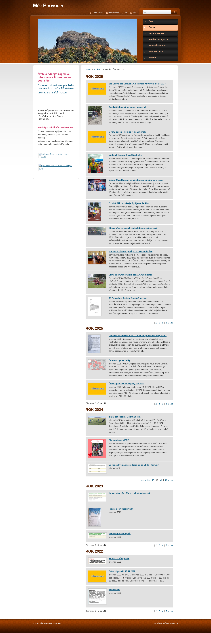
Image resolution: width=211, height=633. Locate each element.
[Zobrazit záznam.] (97, 94)
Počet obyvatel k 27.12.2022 (122, 571)
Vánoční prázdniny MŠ (120, 533)
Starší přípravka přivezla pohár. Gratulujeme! (130, 275)
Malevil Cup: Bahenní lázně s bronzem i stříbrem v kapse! (136, 180)
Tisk (134, 13)
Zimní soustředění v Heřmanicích (125, 417)
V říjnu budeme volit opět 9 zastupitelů (127, 132)
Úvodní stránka (97, 13)
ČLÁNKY (98, 69)
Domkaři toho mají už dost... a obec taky (128, 107)
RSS (125, 13)
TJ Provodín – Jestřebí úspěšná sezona (127, 298)
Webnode (174, 623)
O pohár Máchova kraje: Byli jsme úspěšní (129, 203)
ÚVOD (88, 69)
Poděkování (114, 589)
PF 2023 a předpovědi (119, 558)
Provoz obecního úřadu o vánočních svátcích (130, 493)
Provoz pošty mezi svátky (121, 509)
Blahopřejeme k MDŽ (119, 440)
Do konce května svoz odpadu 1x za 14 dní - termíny (134, 465)
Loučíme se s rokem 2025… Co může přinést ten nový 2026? (138, 335)
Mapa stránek (113, 13)
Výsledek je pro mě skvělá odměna (125, 155)
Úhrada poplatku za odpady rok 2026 (126, 384)
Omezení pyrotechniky (119, 360)
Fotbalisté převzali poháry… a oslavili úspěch (130, 251)
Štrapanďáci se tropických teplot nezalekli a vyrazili (133, 228)
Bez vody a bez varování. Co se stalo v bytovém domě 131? (137, 84)
